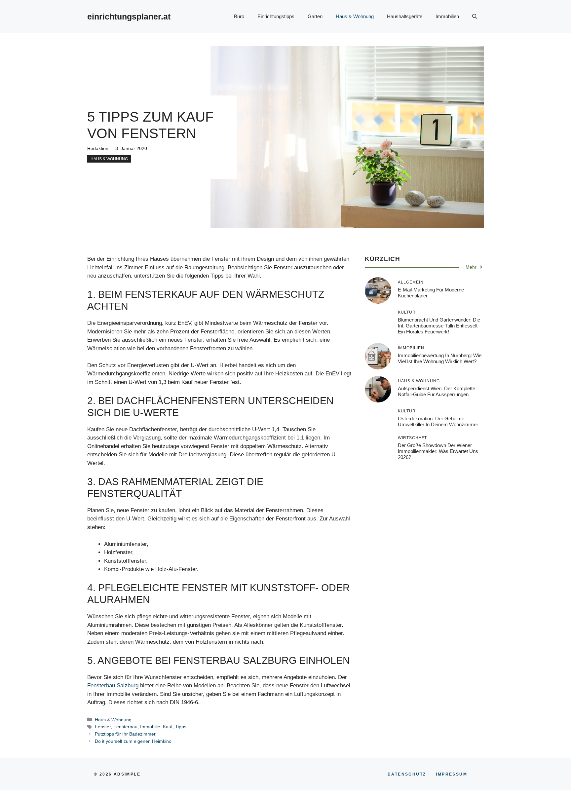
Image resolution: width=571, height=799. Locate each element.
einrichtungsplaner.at (129, 16)
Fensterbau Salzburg (112, 685)
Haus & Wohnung (355, 16)
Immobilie (150, 726)
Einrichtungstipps (275, 16)
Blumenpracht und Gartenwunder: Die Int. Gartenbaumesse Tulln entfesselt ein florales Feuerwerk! (439, 325)
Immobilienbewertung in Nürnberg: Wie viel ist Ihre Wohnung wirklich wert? (439, 358)
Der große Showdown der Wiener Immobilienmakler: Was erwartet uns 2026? (438, 451)
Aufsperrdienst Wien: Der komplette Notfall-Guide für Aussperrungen (436, 391)
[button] (475, 16)
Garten (315, 16)
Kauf (167, 726)
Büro (239, 16)
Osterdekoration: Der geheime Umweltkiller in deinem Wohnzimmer (438, 421)
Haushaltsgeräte (404, 16)
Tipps (180, 726)
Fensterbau (125, 726)
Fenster (103, 726)
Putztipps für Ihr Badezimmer (125, 734)
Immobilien (447, 16)
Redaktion (97, 148)
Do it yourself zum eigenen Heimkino (133, 741)
